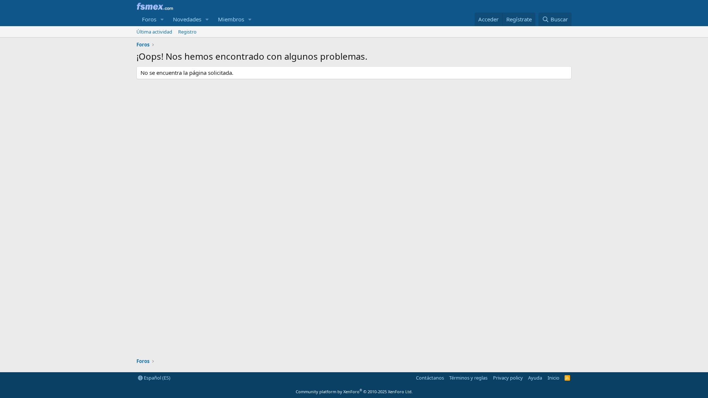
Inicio (553, 377)
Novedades (187, 19)
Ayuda (535, 377)
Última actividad (154, 31)
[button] (162, 19)
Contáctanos (430, 377)
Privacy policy (508, 377)
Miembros (231, 19)
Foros (149, 19)
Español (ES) (156, 377)
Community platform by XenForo (354, 391)
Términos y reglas (468, 377)
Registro (187, 31)
